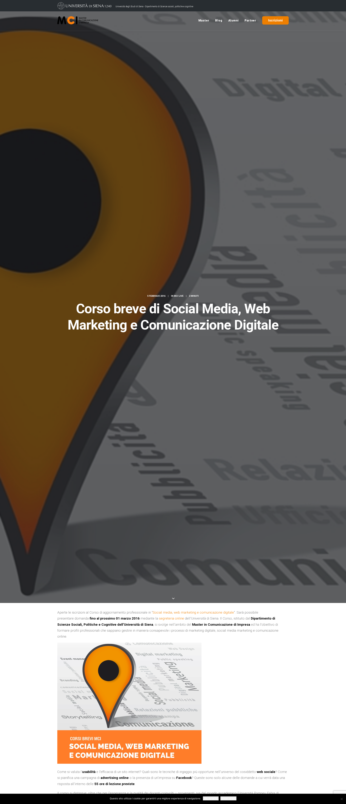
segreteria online (171, 618)
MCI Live (178, 296)
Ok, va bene (211, 798)
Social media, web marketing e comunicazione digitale (193, 612)
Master (203, 20)
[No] (341, 799)
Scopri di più (228, 798)
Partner (250, 20)
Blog (218, 20)
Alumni (233, 20)
